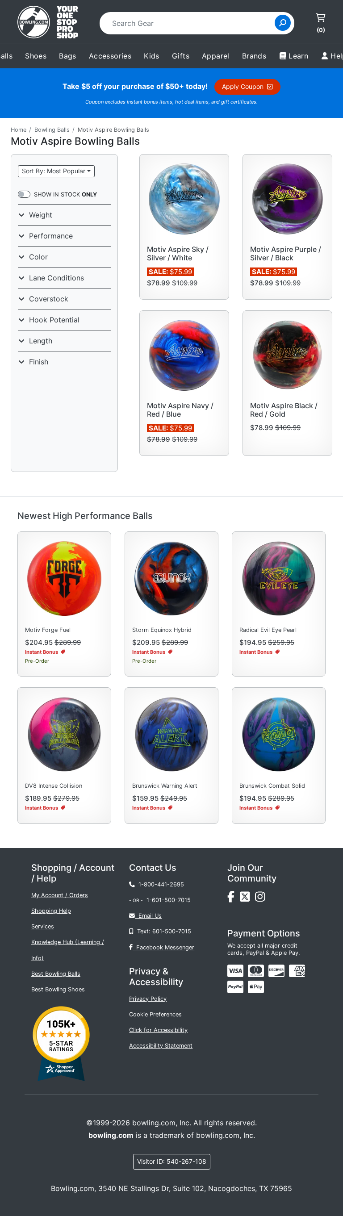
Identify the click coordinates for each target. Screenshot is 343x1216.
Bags (67, 55)
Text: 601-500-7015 (162, 931)
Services (42, 926)
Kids (151, 55)
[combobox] (190, 23)
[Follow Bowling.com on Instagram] (261, 898)
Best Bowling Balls (55, 973)
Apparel (216, 55)
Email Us (148, 915)
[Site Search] (283, 23)
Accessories (110, 55)
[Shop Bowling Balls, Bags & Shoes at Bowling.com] (47, 23)
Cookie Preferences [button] (155, 1014)
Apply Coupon (244, 86)
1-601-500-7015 (168, 900)
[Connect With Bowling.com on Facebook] (233, 898)
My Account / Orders (59, 895)
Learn (298, 55)
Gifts (180, 55)
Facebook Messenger (163, 947)
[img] (235, 987)
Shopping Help (51, 910)
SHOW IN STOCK (65, 194)
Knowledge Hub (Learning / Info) (67, 950)
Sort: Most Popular (53, 171)
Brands (254, 55)
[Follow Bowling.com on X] (247, 898)
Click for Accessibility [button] (158, 1030)
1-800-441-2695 (159, 884)
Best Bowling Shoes (58, 989)
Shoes (35, 55)
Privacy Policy (148, 998)
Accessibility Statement (160, 1045)
